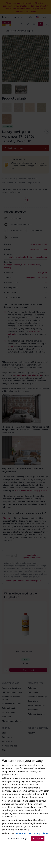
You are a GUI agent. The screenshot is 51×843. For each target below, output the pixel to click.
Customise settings (18, 838)
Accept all (38, 838)
